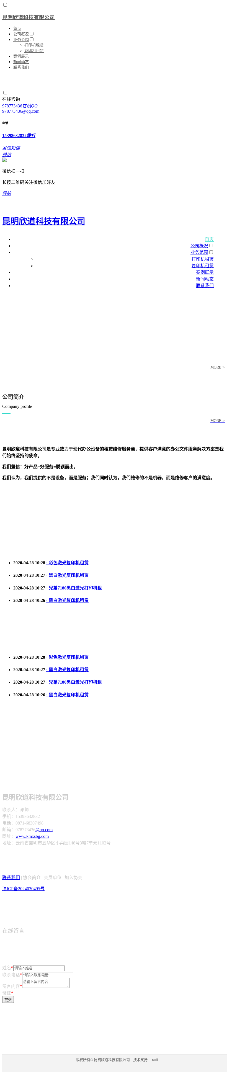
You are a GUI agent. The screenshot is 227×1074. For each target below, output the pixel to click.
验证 (7, 993)
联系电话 (12, 974)
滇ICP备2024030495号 (23, 888)
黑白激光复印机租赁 (67, 575)
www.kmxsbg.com (32, 836)
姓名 (7, 967)
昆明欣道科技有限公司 (28, 17)
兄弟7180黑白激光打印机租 (74, 588)
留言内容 (12, 986)
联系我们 (11, 877)
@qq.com (44, 829)
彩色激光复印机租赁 (67, 562)
